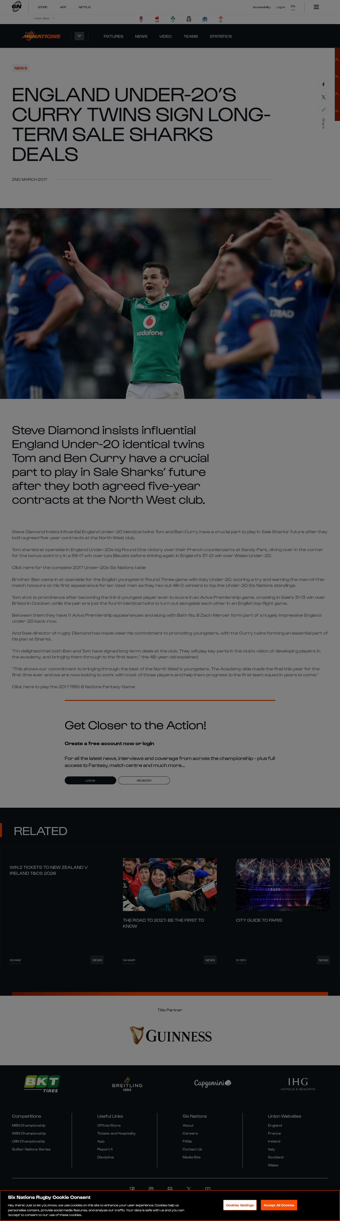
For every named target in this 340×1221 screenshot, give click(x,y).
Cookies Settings (240, 1205)
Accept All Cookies (279, 1205)
